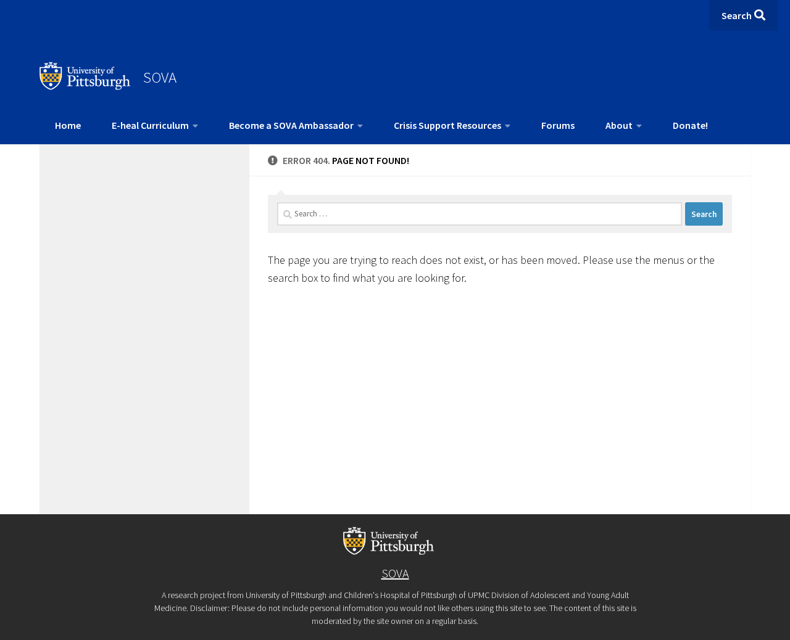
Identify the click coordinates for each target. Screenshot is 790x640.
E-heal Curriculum (150, 125)
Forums (558, 125)
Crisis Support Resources (447, 125)
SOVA (160, 77)
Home (68, 125)
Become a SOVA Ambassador (291, 125)
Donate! (690, 125)
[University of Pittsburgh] (85, 86)
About (619, 125)
